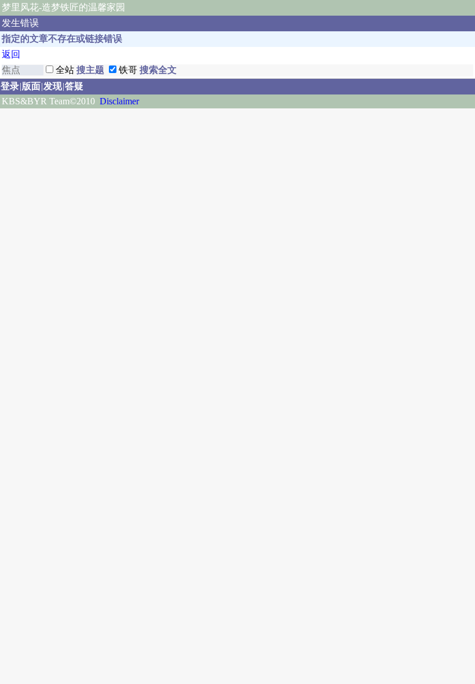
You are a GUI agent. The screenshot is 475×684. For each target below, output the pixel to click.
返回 (11, 54)
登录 (10, 86)
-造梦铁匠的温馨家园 (82, 7)
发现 (52, 86)
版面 (31, 86)
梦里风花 (20, 7)
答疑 (74, 86)
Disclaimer (119, 101)
